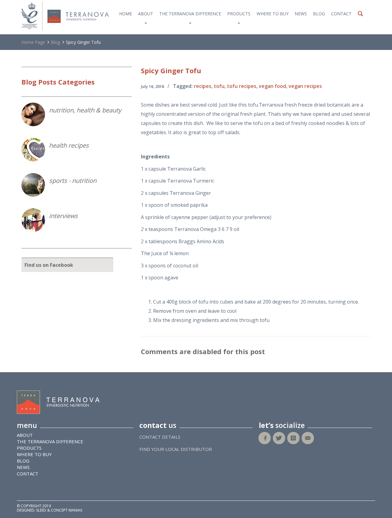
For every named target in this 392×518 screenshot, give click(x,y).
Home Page (33, 42)
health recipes (69, 145)
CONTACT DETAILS (159, 437)
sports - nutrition (72, 180)
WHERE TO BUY (272, 14)
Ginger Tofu (171, 70)
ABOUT (145, 14)
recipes (202, 86)
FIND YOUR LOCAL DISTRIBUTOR (175, 449)
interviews (63, 216)
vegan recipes (305, 86)
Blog (55, 42)
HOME (125, 14)
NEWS (301, 14)
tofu (219, 86)
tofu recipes (241, 86)
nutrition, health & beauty (85, 110)
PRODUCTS (239, 14)
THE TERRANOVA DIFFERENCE (190, 14)
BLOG (319, 14)
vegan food (272, 86)
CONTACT (341, 14)
